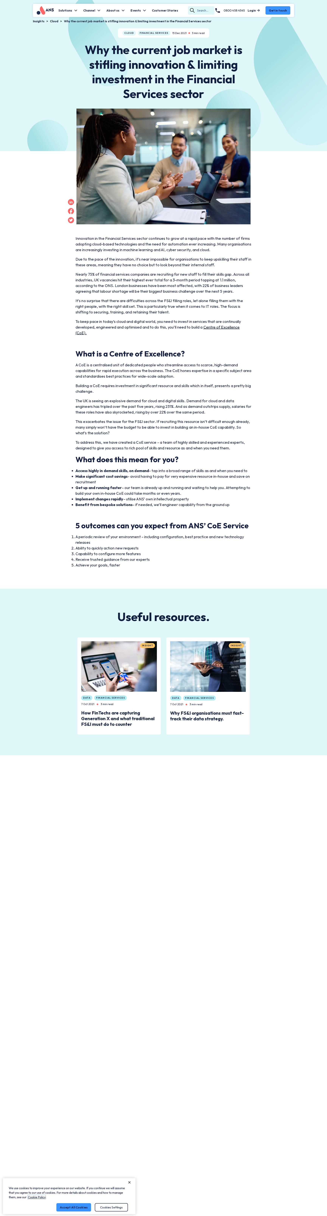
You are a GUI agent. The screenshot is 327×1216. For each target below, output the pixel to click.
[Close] (129, 1182)
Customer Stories (165, 10)
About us (113, 10)
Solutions (65, 10)
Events (136, 10)
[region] (69, 1196)
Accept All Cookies (74, 1207)
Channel (89, 10)
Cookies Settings (111, 1207)
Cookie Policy (36, 1197)
